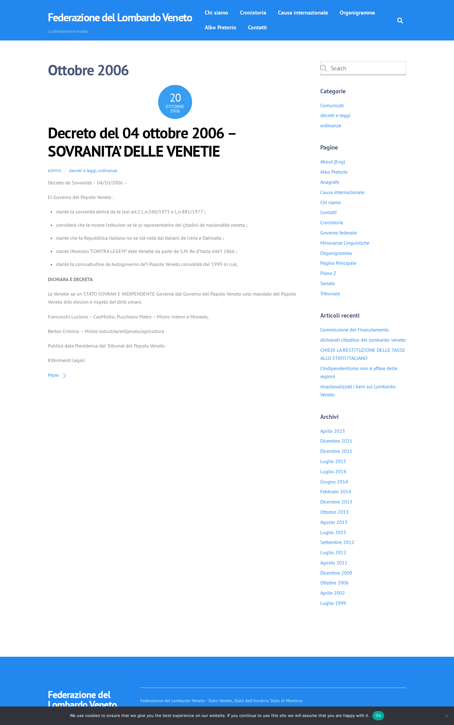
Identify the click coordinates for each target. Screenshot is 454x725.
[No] (446, 716)
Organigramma (357, 12)
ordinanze (107, 170)
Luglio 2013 (333, 532)
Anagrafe (329, 182)
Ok (378, 715)
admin (54, 170)
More (53, 375)
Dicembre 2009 (336, 573)
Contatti (257, 27)
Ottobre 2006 (334, 583)
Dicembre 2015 (336, 451)
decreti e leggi (82, 170)
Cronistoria (253, 12)
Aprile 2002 (332, 593)
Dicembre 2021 (336, 441)
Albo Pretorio (220, 27)
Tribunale (330, 293)
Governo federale (338, 233)
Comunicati (332, 105)
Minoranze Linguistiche (344, 243)
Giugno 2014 (334, 481)
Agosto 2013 (333, 522)
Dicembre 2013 (336, 502)
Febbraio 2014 (335, 491)
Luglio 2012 (333, 552)
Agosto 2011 (333, 562)
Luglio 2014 (333, 471)
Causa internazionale (303, 12)
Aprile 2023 (332, 431)
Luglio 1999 (333, 603)
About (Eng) (332, 161)
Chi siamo (216, 12)
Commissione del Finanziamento (354, 330)
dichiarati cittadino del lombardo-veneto (363, 340)
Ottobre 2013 (334, 512)
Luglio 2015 (333, 461)
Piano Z (328, 273)
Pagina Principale (338, 263)
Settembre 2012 (337, 542)
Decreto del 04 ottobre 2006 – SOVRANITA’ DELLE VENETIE (142, 142)
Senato (327, 283)
